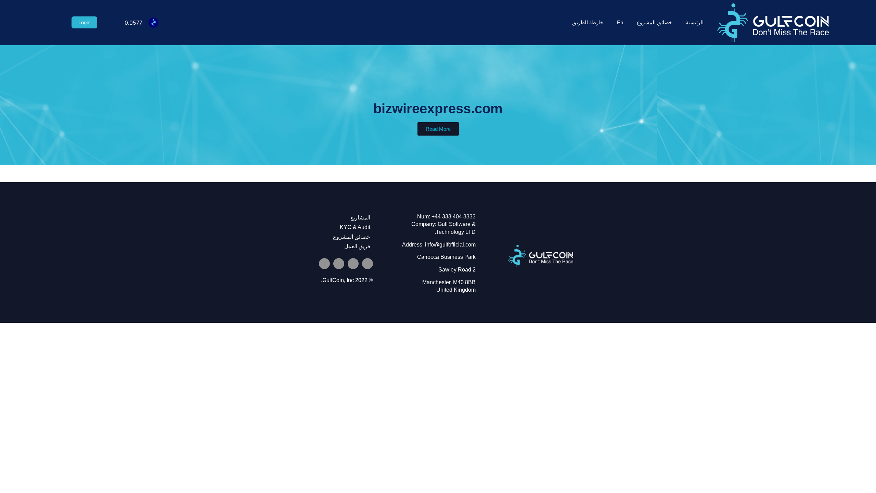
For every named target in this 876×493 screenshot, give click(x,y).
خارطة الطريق (587, 22)
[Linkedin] (338, 263)
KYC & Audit (355, 227)
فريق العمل (357, 246)
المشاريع (360, 217)
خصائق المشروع (654, 22)
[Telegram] (353, 263)
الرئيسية (695, 22)
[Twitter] (367, 263)
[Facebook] (324, 263)
